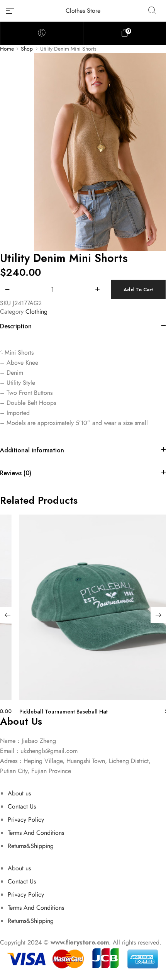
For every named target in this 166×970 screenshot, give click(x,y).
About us (19, 793)
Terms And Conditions (36, 832)
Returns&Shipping (31, 845)
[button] (7, 615)
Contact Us (22, 806)
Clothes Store (83, 10)
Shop (27, 49)
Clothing (36, 311)
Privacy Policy (26, 819)
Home (7, 49)
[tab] (83, 326)
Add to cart (138, 289)
